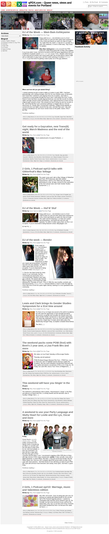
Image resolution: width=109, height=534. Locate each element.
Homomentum (51, 400)
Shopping (39, 404)
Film (31, 375)
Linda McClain (58, 331)
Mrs (26, 373)
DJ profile (57, 116)
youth (35, 333)
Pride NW (5, 46)
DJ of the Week (39, 118)
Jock (26, 12)
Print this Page (44, 35)
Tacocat (58, 402)
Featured (21, 12)
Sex (50, 373)
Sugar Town (63, 116)
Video (71, 12)
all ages (58, 194)
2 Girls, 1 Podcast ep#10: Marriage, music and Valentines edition (46, 488)
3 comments (56, 232)
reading (67, 475)
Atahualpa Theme (51, 528)
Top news (65, 12)
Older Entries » (69, 523)
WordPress (39, 528)
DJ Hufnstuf (60, 230)
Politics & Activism (57, 198)
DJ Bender (58, 293)
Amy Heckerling (58, 371)
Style (47, 404)
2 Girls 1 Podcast (60, 510)
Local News (55, 512)
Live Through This (33, 475)
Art (43, 333)
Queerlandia (26, 159)
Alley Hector (33, 35)
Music (44, 118)
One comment (56, 118)
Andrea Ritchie (59, 329)
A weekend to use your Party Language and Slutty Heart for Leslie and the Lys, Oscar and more (47, 415)
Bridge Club (63, 398)
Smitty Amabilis (40, 477)
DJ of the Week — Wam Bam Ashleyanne (46, 32)
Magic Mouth (42, 475)
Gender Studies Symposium (33, 196)
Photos (31, 10)
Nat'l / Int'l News (66, 512)
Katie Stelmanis (46, 157)
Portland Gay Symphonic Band (35, 373)
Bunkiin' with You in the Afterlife (45, 473)
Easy (41, 400)
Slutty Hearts (33, 477)
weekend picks (53, 159)
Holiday (50, 512)
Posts (87, 2)
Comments (104, 2)
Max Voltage (58, 196)
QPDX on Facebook (79, 81)
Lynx (52, 157)
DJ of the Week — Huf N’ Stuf (39, 208)
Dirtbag (35, 400)
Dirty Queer (68, 371)
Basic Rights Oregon (8, 41)
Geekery (41, 198)
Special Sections (54, 12)
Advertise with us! (12, 10)
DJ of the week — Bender (37, 239)
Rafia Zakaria (69, 331)
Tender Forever (38, 159)
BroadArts (34, 473)
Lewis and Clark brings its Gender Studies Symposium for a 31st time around (46, 305)
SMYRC (4, 51)
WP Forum (77, 528)
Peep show (65, 157)
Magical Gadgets (58, 157)
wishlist (49, 10)
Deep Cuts (30, 400)
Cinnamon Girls (57, 473)
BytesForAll (61, 528)
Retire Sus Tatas (37, 402)
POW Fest (46, 373)
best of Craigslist (64, 194)
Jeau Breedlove (38, 157)
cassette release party (29, 440)
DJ (65, 57)
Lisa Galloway (26, 512)
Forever (45, 400)
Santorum (68, 196)
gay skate (65, 155)
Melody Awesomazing (51, 475)
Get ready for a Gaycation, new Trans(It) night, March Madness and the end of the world (46, 129)
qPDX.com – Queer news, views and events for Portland (50, 4)
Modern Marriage (68, 400)
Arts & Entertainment (8, 12)
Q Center (5, 47)
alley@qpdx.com (38, 269)
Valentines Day (38, 512)
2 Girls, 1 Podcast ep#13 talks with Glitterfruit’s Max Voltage (42, 170)
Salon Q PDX (6, 49)
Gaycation (25, 157)
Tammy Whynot (39, 284)
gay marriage (68, 510)
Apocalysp (67, 471)
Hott (24, 373)
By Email (95, 2)
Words (43, 375)
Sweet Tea (44, 402)
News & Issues (42, 12)
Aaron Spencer (34, 211)
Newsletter (23, 10)
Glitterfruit (31, 157)
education (66, 329)
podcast (63, 196)
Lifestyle (32, 12)
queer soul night (50, 54)
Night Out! (49, 118)
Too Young (47, 477)
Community (30, 198)
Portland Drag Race (28, 402)
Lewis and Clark (50, 196)
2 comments (47, 160)
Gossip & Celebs (68, 477)
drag (61, 155)
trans (43, 159)
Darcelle (57, 155)
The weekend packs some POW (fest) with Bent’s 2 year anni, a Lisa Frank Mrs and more (46, 345)
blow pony (28, 473)
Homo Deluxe (64, 473)
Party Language (61, 475)
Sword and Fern (52, 402)
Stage (40, 160)
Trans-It (47, 159)
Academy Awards (59, 471)
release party (26, 477)
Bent (64, 371)
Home (3, 10)
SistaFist (32, 159)
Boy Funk (57, 398)
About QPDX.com (40, 10)
